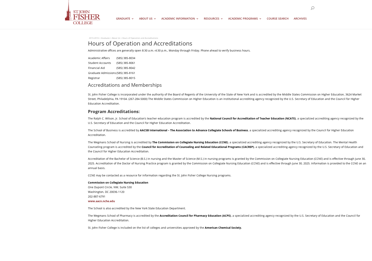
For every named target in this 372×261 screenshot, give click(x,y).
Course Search (278, 18)
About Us (145, 18)
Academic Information (178, 18)
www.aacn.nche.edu (101, 201)
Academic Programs (243, 18)
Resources (211, 18)
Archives (300, 18)
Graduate (123, 18)
